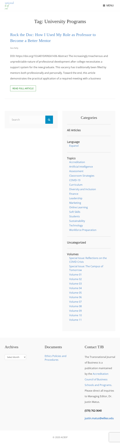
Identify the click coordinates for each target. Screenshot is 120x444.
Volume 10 (75, 315)
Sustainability (77, 221)
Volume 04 (75, 288)
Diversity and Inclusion (82, 189)
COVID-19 (74, 180)
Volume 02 (75, 279)
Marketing (75, 203)
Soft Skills (74, 212)
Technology (76, 225)
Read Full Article (24, 89)
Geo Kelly (14, 48)
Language (73, 142)
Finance (73, 193)
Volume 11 (75, 320)
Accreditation (77, 162)
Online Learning (78, 207)
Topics (71, 158)
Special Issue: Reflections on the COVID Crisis (88, 259)
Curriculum (75, 184)
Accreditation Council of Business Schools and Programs (98, 379)
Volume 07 (75, 301)
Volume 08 (75, 306)
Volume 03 (75, 283)
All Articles (74, 130)
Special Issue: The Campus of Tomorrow (86, 268)
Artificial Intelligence (81, 166)
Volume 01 (75, 274)
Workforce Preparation (82, 230)
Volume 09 (75, 310)
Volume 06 (75, 297)
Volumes (73, 254)
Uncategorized (76, 242)
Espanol (74, 145)
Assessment (76, 171)
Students (74, 216)
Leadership (75, 198)
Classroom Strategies (81, 175)
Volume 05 (75, 292)
